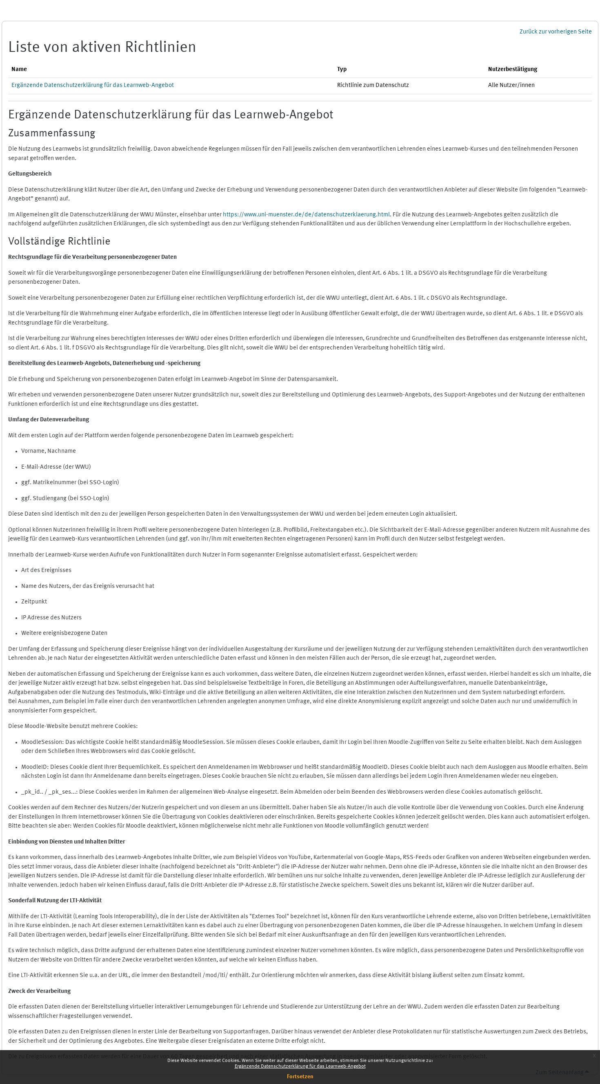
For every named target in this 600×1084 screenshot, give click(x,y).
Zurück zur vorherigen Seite (556, 32)
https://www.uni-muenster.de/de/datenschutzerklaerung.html (306, 215)
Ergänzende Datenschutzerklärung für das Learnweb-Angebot (300, 1066)
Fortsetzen (300, 1077)
